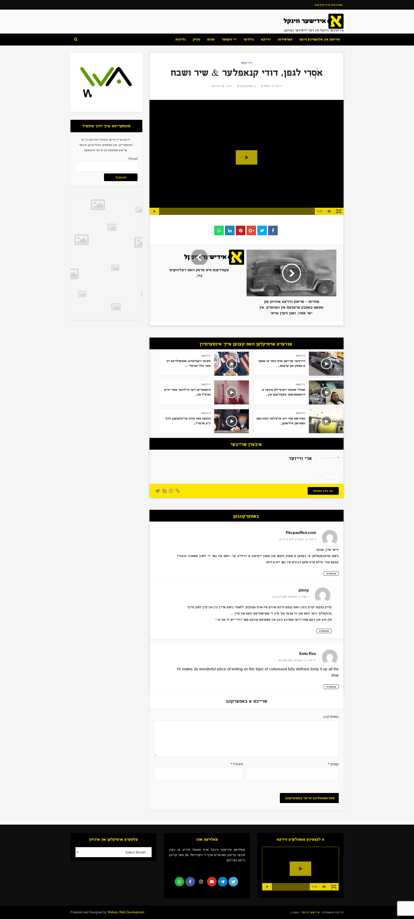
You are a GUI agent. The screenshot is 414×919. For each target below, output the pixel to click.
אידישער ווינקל (310, 912)
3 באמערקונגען (246, 86)
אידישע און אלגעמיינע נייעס (319, 39)
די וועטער (229, 39)
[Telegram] (222, 881)
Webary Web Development (126, 912)
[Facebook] (190, 881)
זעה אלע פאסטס (323, 491)
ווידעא (266, 39)
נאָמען (333, 764)
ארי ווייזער (217, 86)
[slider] (237, 211)
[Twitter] (233, 881)
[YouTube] (212, 881)
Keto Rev (307, 654)
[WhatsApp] (179, 881)
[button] (329, 211)
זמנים (211, 39)
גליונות (180, 39)
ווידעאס (246, 63)
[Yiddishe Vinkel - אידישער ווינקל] (314, 21)
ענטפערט (331, 573)
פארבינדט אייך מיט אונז (328, 4)
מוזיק (196, 39)
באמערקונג (331, 717)
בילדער (248, 39)
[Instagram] (201, 881)
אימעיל (237, 764)
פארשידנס (285, 39)
